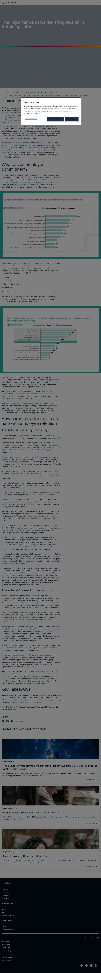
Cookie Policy (29, 113)
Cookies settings (31, 119)
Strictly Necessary (55, 119)
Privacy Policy (37, 113)
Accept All (72, 119)
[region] (51, 111)
